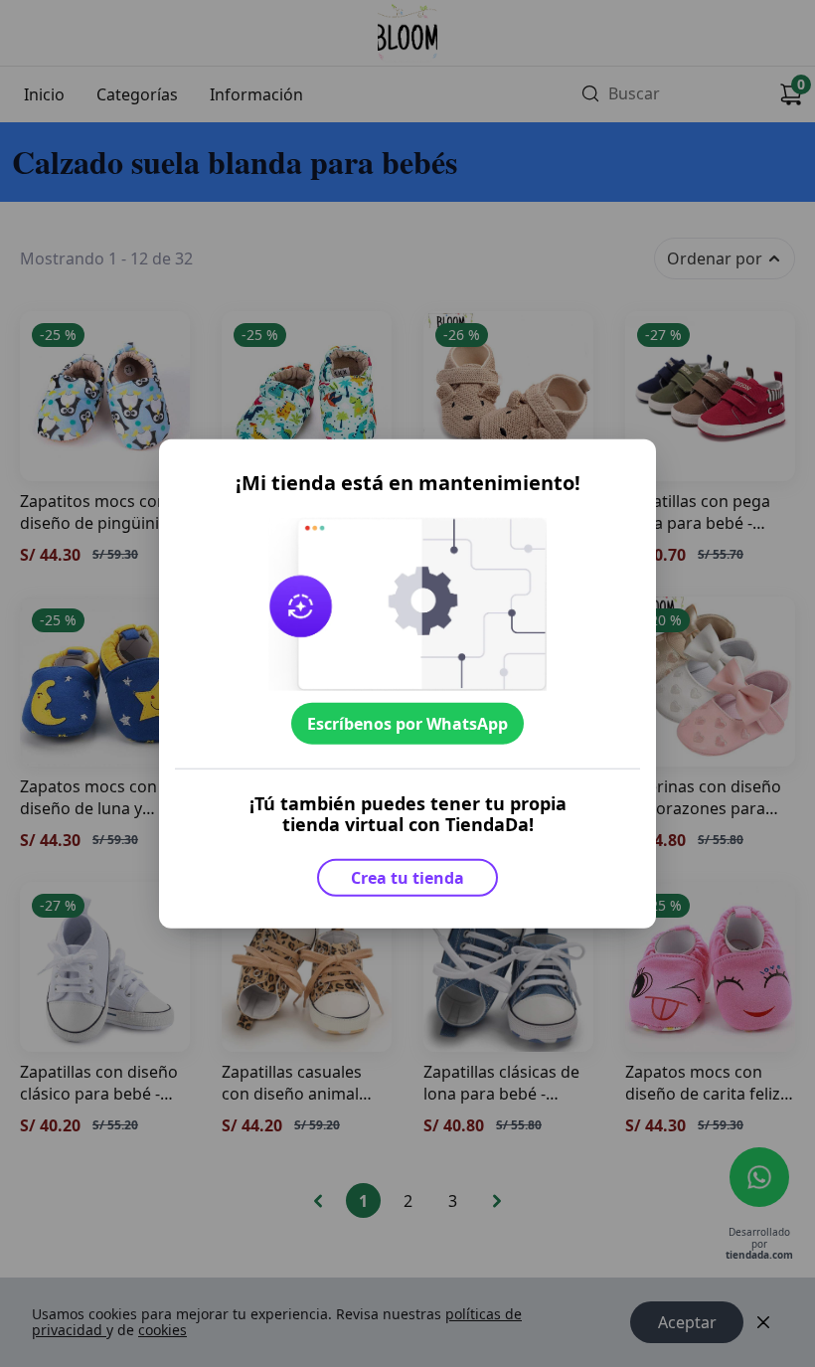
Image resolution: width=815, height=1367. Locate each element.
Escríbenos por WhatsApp (407, 724)
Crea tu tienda (407, 877)
